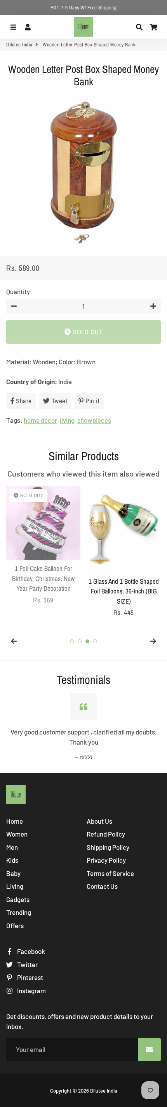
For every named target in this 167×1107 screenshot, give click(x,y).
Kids (12, 860)
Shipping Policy (108, 847)
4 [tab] (95, 641)
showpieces (94, 420)
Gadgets (18, 899)
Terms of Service (110, 873)
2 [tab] (80, 641)
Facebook (30, 951)
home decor (40, 420)
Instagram (31, 990)
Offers (15, 925)
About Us (99, 821)
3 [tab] (87, 641)
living (67, 420)
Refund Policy (106, 834)
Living (14, 886)
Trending (18, 912)
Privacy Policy (106, 860)
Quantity (18, 291)
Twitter (27, 964)
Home (14, 821)
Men (12, 847)
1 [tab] (72, 641)
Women (17, 834)
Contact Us (102, 886)
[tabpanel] (43, 545)
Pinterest (29, 977)
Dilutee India (19, 44)
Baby (13, 873)
